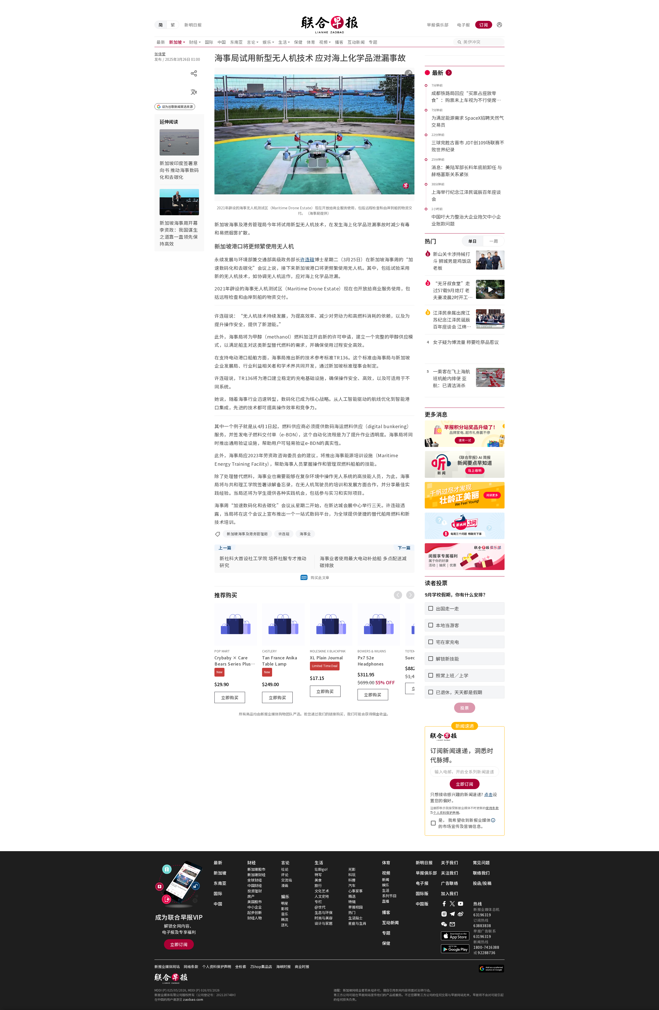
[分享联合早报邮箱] (452, 924)
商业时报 (302, 966)
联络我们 (481, 873)
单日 (472, 241)
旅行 (318, 885)
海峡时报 (283, 966)
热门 (351, 912)
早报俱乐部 (438, 25)
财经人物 (254, 917)
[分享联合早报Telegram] (452, 914)
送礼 (284, 924)
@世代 (320, 907)
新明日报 (193, 25)
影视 (284, 908)
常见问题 (481, 862)
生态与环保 (324, 912)
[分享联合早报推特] (452, 904)
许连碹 (307, 259)
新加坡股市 (256, 869)
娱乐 (267, 42)
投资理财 (254, 890)
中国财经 (254, 885)
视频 (323, 42)
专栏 (318, 901)
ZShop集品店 (261, 966)
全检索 (240, 966)
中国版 (422, 904)
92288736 (486, 952)
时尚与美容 (324, 917)
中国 (222, 42)
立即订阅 (179, 944)
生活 (282, 42)
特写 (318, 874)
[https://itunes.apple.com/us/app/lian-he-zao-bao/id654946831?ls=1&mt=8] (455, 935)
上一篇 (225, 548)
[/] (329, 24)
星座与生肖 (357, 923)
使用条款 (492, 808)
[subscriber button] (499, 25)
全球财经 (254, 880)
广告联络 (449, 883)
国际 (209, 42)
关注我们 (449, 873)
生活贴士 (355, 917)
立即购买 (230, 697)
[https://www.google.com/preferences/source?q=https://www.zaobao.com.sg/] (492, 968)
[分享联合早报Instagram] (444, 914)
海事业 (305, 533)
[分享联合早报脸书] (444, 904)
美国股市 (254, 901)
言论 (251, 42)
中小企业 (254, 907)
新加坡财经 (256, 874)
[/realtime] (449, 73)
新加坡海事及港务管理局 (247, 533)
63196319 (482, 914)
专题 (373, 42)
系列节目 (389, 895)
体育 (311, 42)
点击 (488, 794)
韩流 (284, 919)
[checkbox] (433, 823)
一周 (493, 241)
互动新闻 (356, 42)
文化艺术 (322, 890)
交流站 (286, 880)
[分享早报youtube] (460, 904)
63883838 (482, 925)
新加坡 (175, 42)
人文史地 (322, 896)
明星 (284, 903)
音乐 (284, 914)
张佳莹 (160, 53)
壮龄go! (321, 869)
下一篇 (404, 548)
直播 (385, 901)
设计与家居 (324, 923)
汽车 (351, 885)
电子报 (463, 25)
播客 (339, 42)
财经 (193, 42)
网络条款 (191, 966)
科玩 (351, 874)
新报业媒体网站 (167, 966)
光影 (351, 869)
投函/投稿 (482, 883)
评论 (284, 874)
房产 (251, 896)
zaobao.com (193, 999)
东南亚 (236, 42)
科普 (351, 880)
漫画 (284, 885)
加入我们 (449, 893)
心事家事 (355, 890)
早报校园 (355, 907)
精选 (351, 896)
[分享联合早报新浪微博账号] (460, 914)
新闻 (385, 879)
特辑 (351, 901)
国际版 (422, 893)
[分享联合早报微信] (444, 924)
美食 (318, 880)
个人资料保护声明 (446, 812)
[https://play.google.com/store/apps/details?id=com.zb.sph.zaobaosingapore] (455, 948)
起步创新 (254, 912)
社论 (284, 869)
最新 (161, 42)
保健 (298, 42)
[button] (499, 25)
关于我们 (449, 862)
